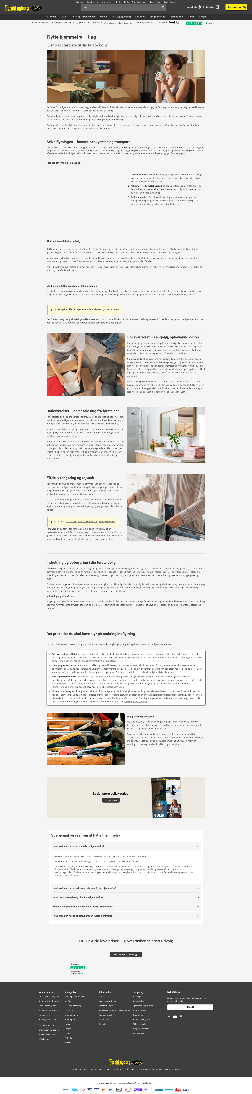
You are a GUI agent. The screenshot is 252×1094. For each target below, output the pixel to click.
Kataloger (80, 2)
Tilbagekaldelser (140, 1024)
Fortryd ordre (170, 2)
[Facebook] (169, 1017)
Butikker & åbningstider (134, 2)
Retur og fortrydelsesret (49, 1001)
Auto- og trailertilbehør (83, 16)
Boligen (203, 16)
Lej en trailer (104, 1019)
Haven (191, 16)
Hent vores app (140, 1010)
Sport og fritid (176, 16)
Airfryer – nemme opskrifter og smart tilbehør (96, 309)
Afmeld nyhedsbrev (47, 1034)
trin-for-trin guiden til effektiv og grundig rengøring (91, 521)
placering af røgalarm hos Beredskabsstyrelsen (100, 686)
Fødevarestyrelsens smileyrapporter (115, 1010)
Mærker (68, 1042)
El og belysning (157, 16)
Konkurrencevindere (108, 1001)
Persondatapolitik (46, 1025)
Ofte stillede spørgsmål (49, 996)
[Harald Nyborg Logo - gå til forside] (24, 8)
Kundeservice (93, 2)
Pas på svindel (105, 1015)
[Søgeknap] (163, 7)
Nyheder (118, 2)
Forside (35, 22)
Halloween (51, 16)
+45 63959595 (136, 1069)
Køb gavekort (139, 1001)
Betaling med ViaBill (47, 1019)
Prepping (103, 1024)
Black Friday (138, 1033)
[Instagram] (181, 1017)
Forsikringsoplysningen (135, 701)
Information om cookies (49, 1030)
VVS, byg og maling (121, 16)
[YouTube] (175, 1017)
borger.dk (60, 660)
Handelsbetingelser (47, 1005)
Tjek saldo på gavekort (143, 1005)
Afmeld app (44, 1039)
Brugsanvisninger (141, 1028)
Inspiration (106, 2)
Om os (102, 996)
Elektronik (140, 16)
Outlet (64, 16)
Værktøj (103, 16)
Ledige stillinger (155, 2)
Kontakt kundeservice (48, 1010)
